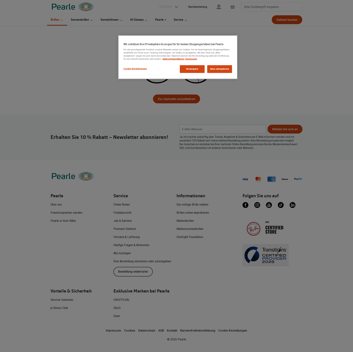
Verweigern (192, 69)
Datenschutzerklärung (173, 59)
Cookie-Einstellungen (135, 68)
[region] (178, 57)
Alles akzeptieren (219, 69)
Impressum (191, 59)
